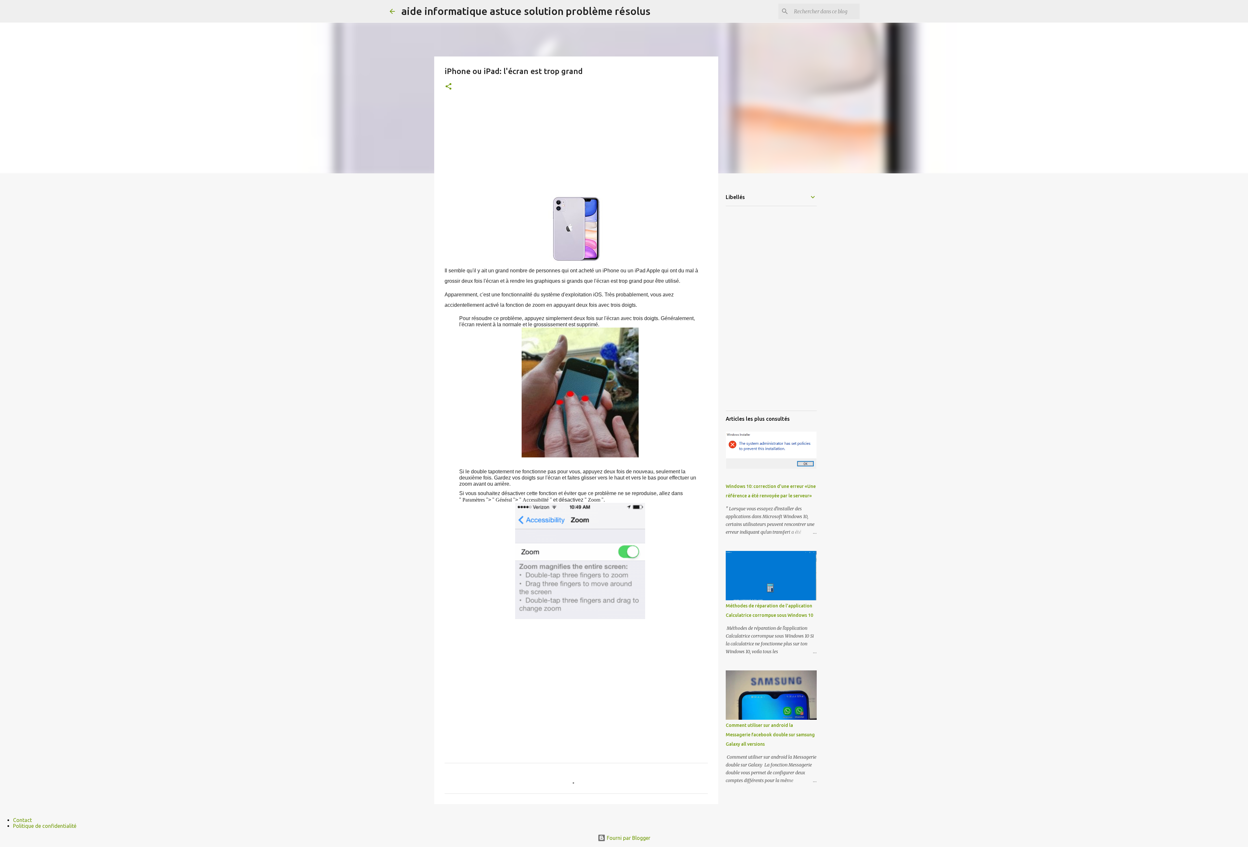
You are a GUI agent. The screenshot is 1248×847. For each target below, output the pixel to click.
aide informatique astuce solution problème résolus (525, 11)
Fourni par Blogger (627, 838)
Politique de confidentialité (44, 826)
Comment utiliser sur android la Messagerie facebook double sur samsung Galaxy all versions (770, 735)
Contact (22, 820)
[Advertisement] (576, 149)
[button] (448, 86)
